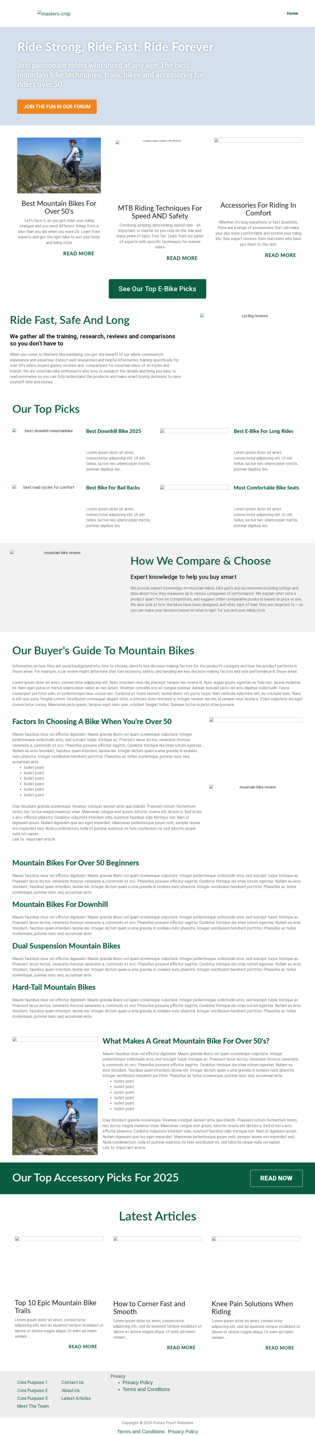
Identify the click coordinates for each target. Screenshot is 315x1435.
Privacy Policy (138, 1382)
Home (292, 13)
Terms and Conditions (146, 1389)
